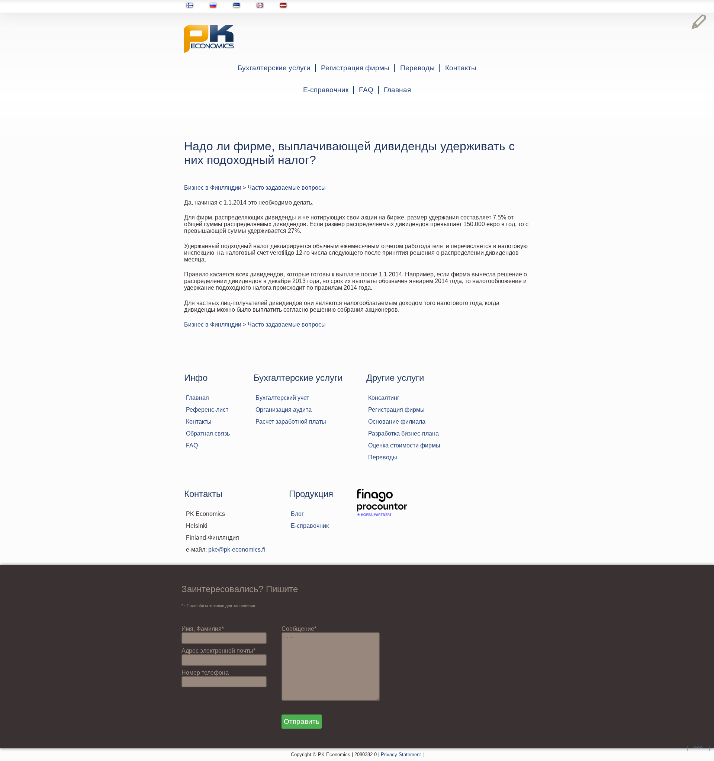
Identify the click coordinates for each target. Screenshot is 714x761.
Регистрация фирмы (355, 68)
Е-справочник (325, 90)
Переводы (417, 68)
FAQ (366, 90)
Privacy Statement (401, 754)
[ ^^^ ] (698, 748)
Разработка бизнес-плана (403, 433)
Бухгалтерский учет (282, 398)
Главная (397, 90)
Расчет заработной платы (290, 421)
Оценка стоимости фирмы (404, 445)
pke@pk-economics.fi (236, 549)
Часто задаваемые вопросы (287, 187)
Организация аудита (283, 410)
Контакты (460, 68)
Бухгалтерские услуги (274, 68)
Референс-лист (207, 410)
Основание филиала (396, 421)
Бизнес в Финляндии (212, 187)
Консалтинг (383, 398)
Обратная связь (208, 433)
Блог (297, 514)
